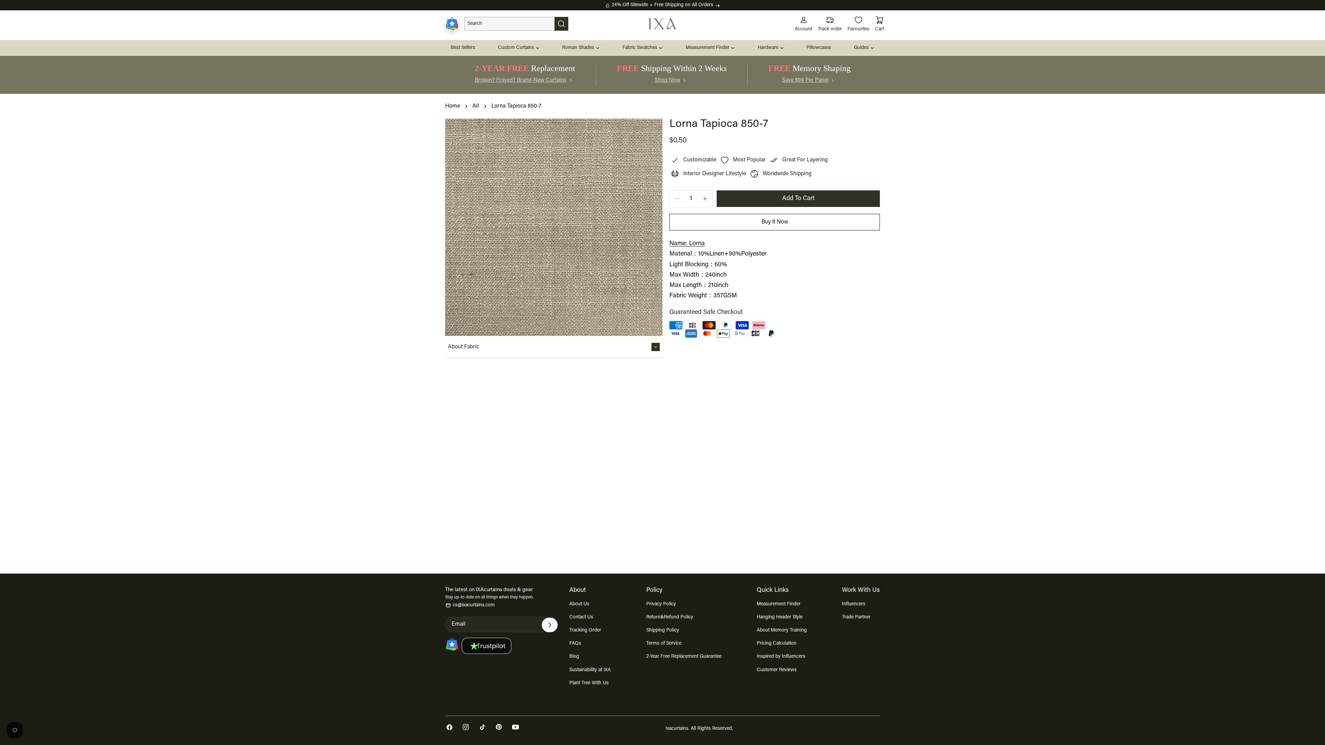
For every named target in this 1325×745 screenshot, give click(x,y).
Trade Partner (856, 617)
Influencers (853, 604)
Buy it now (775, 222)
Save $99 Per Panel (805, 80)
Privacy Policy (661, 604)
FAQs (575, 643)
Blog (574, 656)
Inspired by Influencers (781, 656)
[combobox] (516, 24)
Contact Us (581, 617)
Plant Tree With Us (589, 683)
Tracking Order (585, 630)
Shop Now (667, 80)
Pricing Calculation (776, 643)
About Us (579, 604)
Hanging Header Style (780, 617)
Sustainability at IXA (590, 670)
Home (452, 106)
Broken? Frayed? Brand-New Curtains (521, 80)
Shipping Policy (662, 630)
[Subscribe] (550, 625)
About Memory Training (782, 630)
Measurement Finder (779, 604)
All (475, 106)
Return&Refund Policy (669, 617)
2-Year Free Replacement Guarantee (684, 656)
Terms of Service (663, 643)
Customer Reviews (777, 670)
